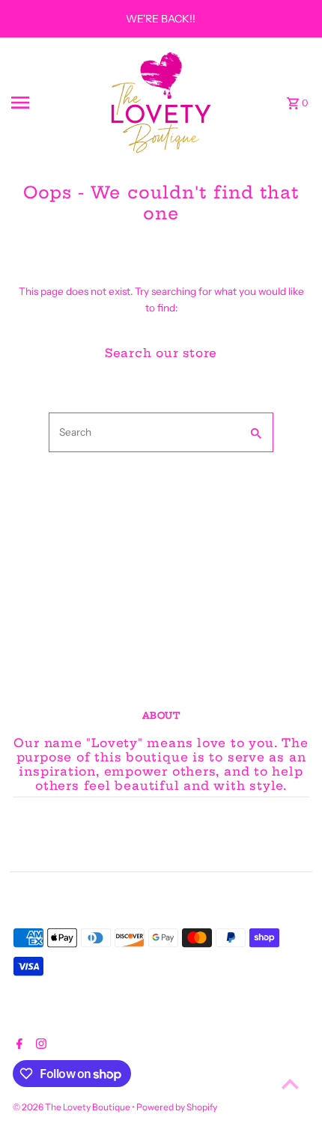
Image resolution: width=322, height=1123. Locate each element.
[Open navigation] (52, 102)
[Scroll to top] (290, 1084)
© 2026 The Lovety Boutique (72, 1107)
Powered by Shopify (176, 1107)
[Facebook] (17, 1045)
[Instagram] (39, 1045)
